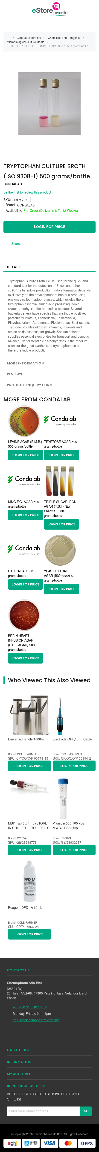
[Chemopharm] (49, 9)
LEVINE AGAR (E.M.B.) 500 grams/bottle (25, 444)
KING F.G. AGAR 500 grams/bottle (23, 504)
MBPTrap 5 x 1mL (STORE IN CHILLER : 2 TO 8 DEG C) (29, 825)
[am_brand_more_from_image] (24, 436)
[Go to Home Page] (8, 37)
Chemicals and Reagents (64, 37)
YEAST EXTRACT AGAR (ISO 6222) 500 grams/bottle (60, 575)
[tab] (49, 267)
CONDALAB (12, 184)
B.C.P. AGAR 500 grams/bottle (20, 573)
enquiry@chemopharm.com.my (36, 1020)
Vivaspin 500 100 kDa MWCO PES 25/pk (68, 825)
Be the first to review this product (27, 192)
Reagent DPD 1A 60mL (25, 907)
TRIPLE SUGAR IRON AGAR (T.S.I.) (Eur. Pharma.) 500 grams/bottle (60, 508)
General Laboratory (29, 37)
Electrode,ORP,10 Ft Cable (72, 739)
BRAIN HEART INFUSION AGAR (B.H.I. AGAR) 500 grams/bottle (21, 642)
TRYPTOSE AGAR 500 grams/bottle (60, 444)
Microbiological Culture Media (26, 42)
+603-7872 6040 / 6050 (30, 1007)
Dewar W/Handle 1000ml (26, 739)
